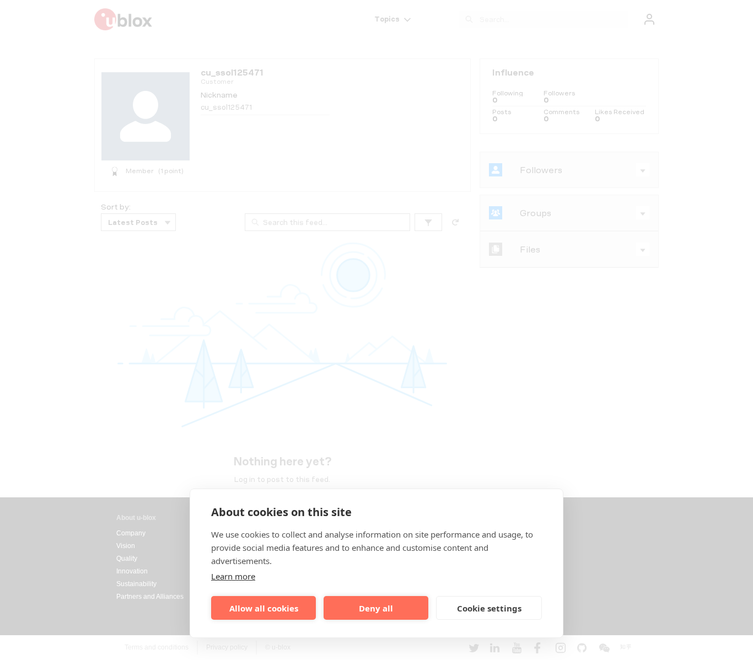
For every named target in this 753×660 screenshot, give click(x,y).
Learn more (233, 576)
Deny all (376, 608)
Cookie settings (489, 608)
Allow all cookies (263, 608)
